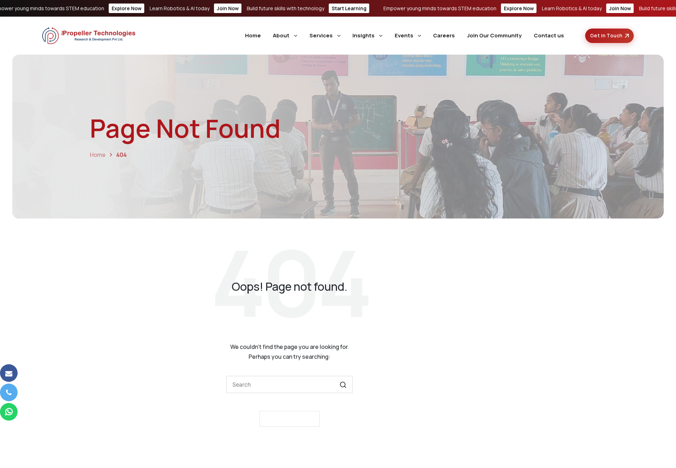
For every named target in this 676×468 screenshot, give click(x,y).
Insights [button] (363, 35)
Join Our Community (494, 35)
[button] (343, 384)
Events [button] (404, 35)
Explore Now (127, 8)
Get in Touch (606, 35)
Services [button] (321, 35)
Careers (444, 35)
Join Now (228, 8)
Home (253, 35)
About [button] (281, 35)
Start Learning (349, 8)
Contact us (549, 35)
